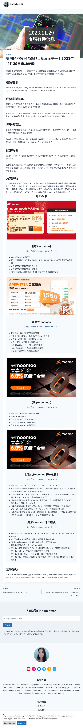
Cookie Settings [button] (9, 723)
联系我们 (41, 706)
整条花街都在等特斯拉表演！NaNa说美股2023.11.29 (63, 592)
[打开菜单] (78, 4)
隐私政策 (41, 710)
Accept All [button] (21, 723)
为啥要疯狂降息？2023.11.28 (15, 590)
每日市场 (8, 54)
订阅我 (7, 625)
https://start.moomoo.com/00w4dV (41, 251)
